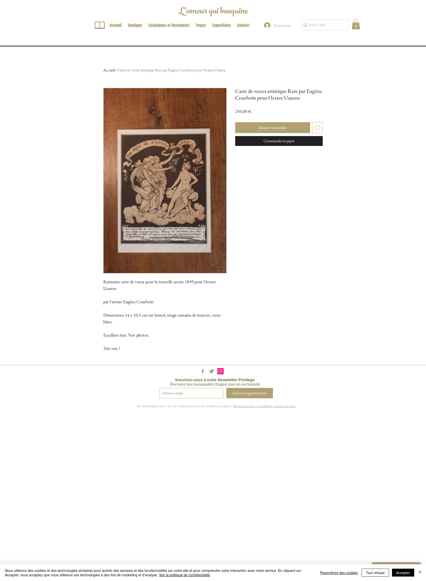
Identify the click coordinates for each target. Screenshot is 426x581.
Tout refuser (375, 572)
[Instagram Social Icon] (220, 371)
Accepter (403, 572)
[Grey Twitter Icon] (212, 371)
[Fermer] (420, 572)
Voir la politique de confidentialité (184, 574)
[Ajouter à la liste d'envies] (317, 127)
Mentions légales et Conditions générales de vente (264, 406)
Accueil (109, 70)
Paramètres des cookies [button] (339, 572)
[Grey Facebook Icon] (203, 371)
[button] (356, 24)
